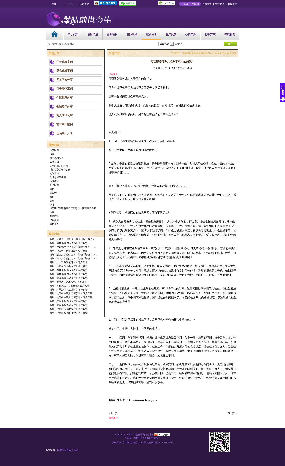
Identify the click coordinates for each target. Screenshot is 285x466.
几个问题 (54, 185)
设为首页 (220, 4)
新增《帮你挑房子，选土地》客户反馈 (69, 285)
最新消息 (92, 34)
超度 (52, 200)
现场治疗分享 (64, 133)
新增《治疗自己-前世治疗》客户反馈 (69, 266)
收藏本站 (232, 4)
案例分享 (151, 34)
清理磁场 (54, 181)
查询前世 (54, 216)
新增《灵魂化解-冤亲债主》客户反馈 (69, 278)
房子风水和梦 (57, 158)
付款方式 (210, 34)
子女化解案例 (64, 61)
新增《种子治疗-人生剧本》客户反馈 (69, 289)
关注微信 (169, 3)
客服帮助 (207, 4)
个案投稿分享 (64, 97)
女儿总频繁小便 (58, 177)
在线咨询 (229, 34)
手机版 (184, 4)
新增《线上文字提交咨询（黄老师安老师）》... (74, 254)
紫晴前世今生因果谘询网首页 (197, 53)
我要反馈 (113, 418)
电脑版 (195, 4)
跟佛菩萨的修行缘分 (60, 169)
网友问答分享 (64, 79)
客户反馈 (171, 34)
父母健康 (54, 220)
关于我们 (73, 34)
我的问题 (54, 150)
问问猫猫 (54, 173)
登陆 (54, 4)
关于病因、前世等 (59, 165)
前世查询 (54, 224)
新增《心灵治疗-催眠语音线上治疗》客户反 (72, 239)
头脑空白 (54, 162)
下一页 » (232, 413)
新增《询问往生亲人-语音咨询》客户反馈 (71, 293)
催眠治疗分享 (64, 106)
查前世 (53, 193)
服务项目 (112, 34)
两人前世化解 (64, 115)
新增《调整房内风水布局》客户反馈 (68, 281)
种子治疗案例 (64, 88)
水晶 (52, 154)
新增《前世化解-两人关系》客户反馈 (69, 243)
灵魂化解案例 (64, 70)
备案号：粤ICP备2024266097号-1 (143, 438)
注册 (70, 4)
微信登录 (130, 3)
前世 (52, 189)
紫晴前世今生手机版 (67, 449)
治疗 (52, 212)
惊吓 (52, 204)
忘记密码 (84, 4)
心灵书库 (190, 34)
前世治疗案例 (64, 124)
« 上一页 (113, 413)
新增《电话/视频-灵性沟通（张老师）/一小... (72, 247)
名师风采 (131, 34)
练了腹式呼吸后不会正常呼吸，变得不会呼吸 (73, 208)
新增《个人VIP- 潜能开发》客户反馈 (68, 250)
